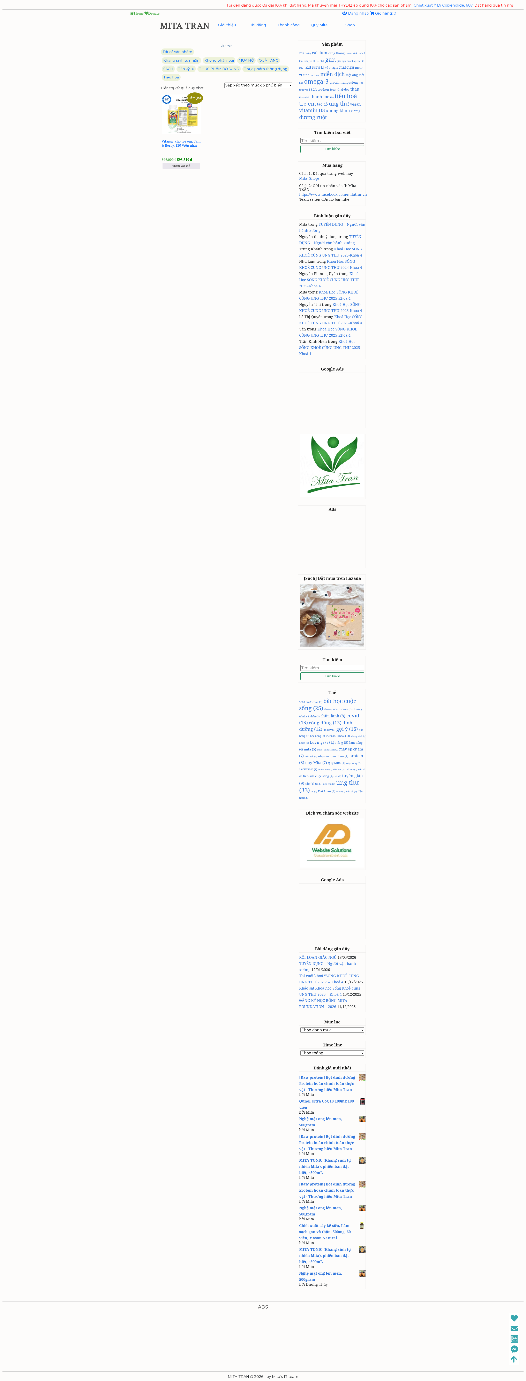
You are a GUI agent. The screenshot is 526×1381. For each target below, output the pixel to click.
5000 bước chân (310, 702)
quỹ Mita (336, 763)
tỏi (318, 784)
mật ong (352, 75)
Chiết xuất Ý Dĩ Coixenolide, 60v (390, 5)
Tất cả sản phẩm (177, 52)
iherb (331, 736)
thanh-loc (319, 96)
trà (338, 776)
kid (308, 67)
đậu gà (351, 791)
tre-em (307, 103)
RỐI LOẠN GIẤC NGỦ (318, 957)
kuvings (320, 742)
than (354, 89)
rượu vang (353, 763)
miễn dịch (332, 73)
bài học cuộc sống (327, 704)
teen (333, 89)
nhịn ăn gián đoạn (333, 756)
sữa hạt (339, 769)
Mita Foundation (327, 749)
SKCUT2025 (308, 769)
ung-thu (329, 784)
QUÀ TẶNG (268, 60)
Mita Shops (309, 178)
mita (310, 749)
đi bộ (340, 791)
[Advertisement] (333, 400)
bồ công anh (332, 709)
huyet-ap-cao (353, 61)
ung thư (339, 103)
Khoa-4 (343, 736)
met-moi (315, 75)
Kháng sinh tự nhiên (181, 60)
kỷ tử (324, 67)
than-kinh (304, 97)
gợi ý (347, 728)
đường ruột (313, 117)
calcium (319, 52)
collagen (308, 61)
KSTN (316, 67)
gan (330, 59)
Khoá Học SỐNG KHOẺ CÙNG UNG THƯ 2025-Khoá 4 (329, 279)
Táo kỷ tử (186, 69)
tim (332, 97)
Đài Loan (326, 791)
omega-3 (316, 81)
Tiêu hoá (171, 77)
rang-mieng (350, 82)
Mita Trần (500, 5)
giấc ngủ (341, 61)
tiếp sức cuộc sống (318, 776)
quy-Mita (316, 762)
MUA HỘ (246, 60)
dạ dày (329, 730)
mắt (361, 75)
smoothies (325, 769)
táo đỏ (322, 104)
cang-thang (336, 53)
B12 (302, 53)
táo (309, 783)
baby (308, 53)
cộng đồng (325, 722)
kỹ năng (339, 742)
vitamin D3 (312, 110)
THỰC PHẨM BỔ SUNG (219, 69)
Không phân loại (219, 60)
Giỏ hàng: (385, 13)
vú (314, 791)
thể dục (351, 769)
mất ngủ (311, 756)
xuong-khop (338, 110)
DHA (320, 61)
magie (333, 67)
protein (335, 82)
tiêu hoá (346, 96)
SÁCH (168, 69)
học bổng (317, 736)
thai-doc (343, 89)
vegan (355, 104)
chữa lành (333, 716)
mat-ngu (346, 67)
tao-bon (323, 89)
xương (355, 111)
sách (313, 89)
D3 (314, 61)
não (301, 82)
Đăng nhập (358, 13)
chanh (349, 53)
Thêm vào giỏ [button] (181, 166)
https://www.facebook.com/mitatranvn (333, 194)
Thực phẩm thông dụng (265, 69)
